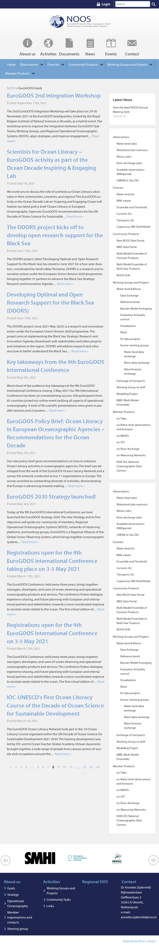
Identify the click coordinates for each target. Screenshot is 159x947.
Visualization (128, 326)
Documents (69, 53)
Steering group (17, 929)
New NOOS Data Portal (130, 240)
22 (91, 767)
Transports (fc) (125, 220)
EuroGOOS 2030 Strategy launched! (51, 496)
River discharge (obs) (129, 163)
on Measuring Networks (131, 455)
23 (97, 767)
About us (27, 53)
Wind (123, 332)
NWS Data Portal (127, 247)
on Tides (122, 418)
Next (153, 860)
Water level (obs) (127, 143)
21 (84, 767)
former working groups (134, 345)
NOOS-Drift (123, 275)
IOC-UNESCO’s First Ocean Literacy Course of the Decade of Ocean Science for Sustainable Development (55, 705)
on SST (121, 442)
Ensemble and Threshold (132, 207)
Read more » (75, 216)
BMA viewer (124, 201)
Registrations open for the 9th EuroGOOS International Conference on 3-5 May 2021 (52, 633)
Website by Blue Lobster (139, 941)
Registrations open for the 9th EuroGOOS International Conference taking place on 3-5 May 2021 (52, 560)
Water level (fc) (126, 194)
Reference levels (130, 302)
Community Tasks (59, 900)
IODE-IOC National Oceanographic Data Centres (129, 466)
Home (11, 65)
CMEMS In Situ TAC (128, 180)
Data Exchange (129, 295)
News (90, 53)
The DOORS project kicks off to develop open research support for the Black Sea (55, 235)
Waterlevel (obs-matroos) (132, 150)
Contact (132, 53)
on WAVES (123, 436)
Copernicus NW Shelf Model (133, 227)
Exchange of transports (131, 381)
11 (70, 767)
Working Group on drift (131, 387)
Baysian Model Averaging (136, 308)
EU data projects (130, 339)
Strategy (13, 895)
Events (111, 53)
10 (64, 767)
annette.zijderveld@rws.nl (139, 917)
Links (50, 906)
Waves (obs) (124, 156)
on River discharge (128, 449)
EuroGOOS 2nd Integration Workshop (54, 95)
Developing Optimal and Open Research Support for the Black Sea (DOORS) (50, 302)
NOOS (80, 22)
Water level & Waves (129, 289)
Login (106, 4)
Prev (5, 860)
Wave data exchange (136, 363)
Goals (11, 888)
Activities (48, 53)
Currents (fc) (124, 214)
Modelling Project (127, 394)
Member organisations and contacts (19, 917)
